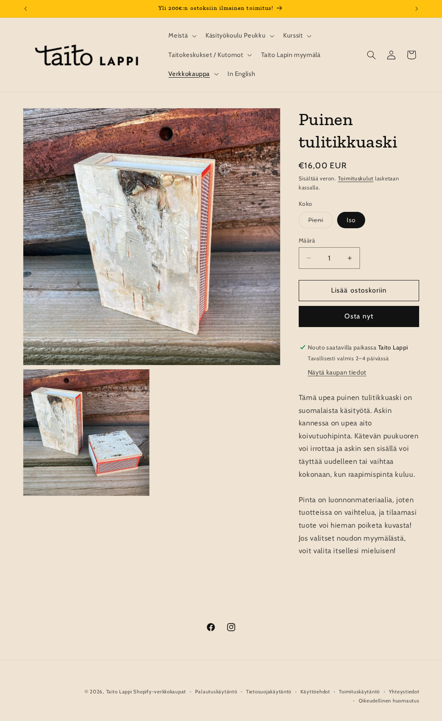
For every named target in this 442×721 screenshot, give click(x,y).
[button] (181, 35)
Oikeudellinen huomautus (389, 701)
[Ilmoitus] (416, 8)
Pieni (320, 222)
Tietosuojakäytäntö (268, 692)
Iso (351, 220)
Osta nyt (358, 316)
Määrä (307, 240)
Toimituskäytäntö (359, 692)
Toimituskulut (356, 178)
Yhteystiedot (404, 692)
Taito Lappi (119, 692)
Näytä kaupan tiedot (337, 372)
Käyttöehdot (315, 692)
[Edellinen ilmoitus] (25, 8)
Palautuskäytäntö (216, 692)
